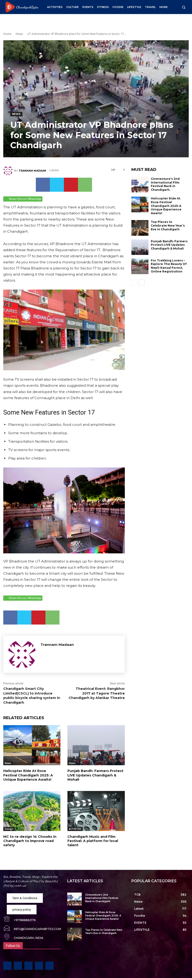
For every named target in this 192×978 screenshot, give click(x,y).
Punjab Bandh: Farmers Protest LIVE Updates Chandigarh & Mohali (95, 775)
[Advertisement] (160, 320)
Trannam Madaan (32, 170)
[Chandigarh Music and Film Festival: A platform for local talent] (96, 811)
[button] (183, 7)
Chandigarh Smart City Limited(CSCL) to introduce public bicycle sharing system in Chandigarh (31, 696)
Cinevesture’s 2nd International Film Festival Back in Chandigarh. (165, 184)
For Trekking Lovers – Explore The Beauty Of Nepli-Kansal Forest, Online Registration (169, 266)
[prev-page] (134, 282)
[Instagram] (18, 966)
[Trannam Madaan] (8, 170)
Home (7, 34)
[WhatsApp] (85, 185)
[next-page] (142, 282)
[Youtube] (49, 966)
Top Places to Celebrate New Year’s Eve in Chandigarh (168, 225)
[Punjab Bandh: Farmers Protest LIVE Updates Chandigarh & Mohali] (96, 745)
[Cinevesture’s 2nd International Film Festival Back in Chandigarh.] (140, 184)
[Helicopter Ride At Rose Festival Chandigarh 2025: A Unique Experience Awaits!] (31, 745)
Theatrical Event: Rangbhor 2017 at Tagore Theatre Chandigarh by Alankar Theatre (97, 693)
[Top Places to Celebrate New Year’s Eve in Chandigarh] (140, 227)
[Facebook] (43, 185)
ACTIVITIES (75, 829)
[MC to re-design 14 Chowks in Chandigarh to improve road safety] (31, 811)
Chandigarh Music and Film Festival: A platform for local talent (92, 841)
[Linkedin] (28, 966)
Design (9, 829)
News (19, 34)
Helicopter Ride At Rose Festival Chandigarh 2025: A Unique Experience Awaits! (28, 775)
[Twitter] (57, 185)
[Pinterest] (71, 185)
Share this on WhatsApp (25, 199)
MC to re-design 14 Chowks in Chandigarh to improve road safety (29, 841)
